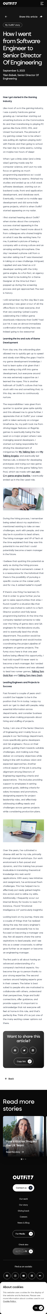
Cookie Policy (9, 1301)
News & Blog (23, 1222)
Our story (23, 1205)
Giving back (23, 1211)
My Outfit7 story (12, 25)
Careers (23, 1217)
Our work (23, 1199)
